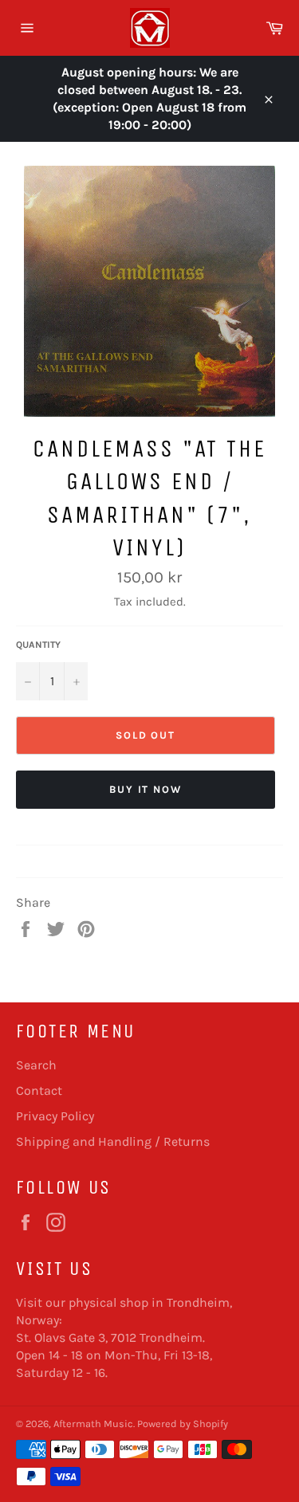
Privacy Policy (55, 1116)
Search (36, 1065)
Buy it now (146, 789)
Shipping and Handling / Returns (113, 1141)
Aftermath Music (93, 1423)
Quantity (38, 644)
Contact (39, 1090)
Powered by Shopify (182, 1423)
